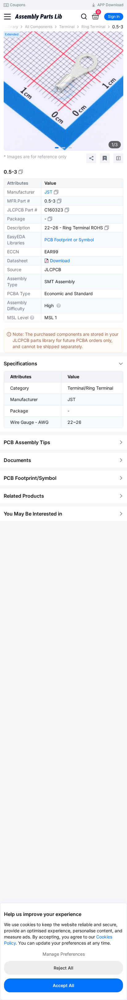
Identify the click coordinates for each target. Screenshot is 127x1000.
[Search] (84, 17)
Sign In (114, 16)
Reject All (63, 967)
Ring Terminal (93, 26)
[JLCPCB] (38, 19)
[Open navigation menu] (7, 16)
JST (48, 192)
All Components (38, 26)
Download (60, 260)
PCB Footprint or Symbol (69, 239)
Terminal (67, 26)
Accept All (63, 985)
